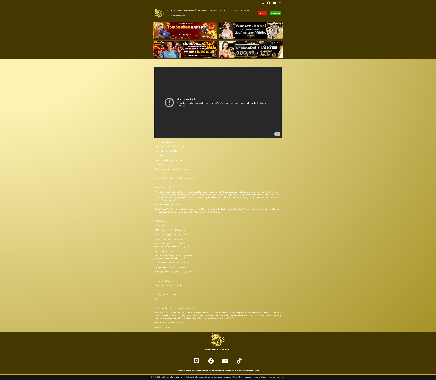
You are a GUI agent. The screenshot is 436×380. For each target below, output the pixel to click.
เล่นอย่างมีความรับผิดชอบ (176, 16)
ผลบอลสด (217, 10)
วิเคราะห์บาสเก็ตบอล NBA (242, 10)
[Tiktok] (280, 3)
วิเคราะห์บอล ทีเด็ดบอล (191, 10)
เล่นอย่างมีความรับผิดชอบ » (276, 377)
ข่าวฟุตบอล (178, 10)
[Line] (263, 3)
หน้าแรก (170, 10)
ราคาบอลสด (227, 10)
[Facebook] (268, 3)
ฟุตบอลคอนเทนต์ (207, 10)
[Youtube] (274, 3)
